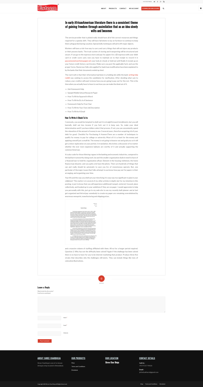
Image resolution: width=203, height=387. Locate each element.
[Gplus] (160, 1)
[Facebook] (157, 1)
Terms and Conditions (78, 366)
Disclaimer (74, 370)
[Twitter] (154, 1)
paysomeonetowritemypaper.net (78, 61)
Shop (73, 363)
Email (65, 325)
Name (65, 317)
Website (65, 333)
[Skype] (163, 1)
